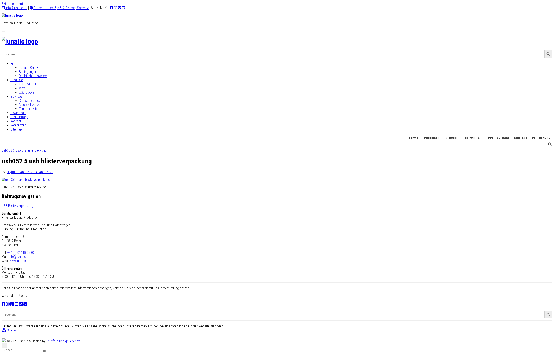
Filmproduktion (29, 109)
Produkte (16, 80)
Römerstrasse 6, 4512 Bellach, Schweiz (61, 8)
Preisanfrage (19, 117)
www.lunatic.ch (19, 261)
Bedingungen (28, 72)
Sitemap (16, 129)
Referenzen (18, 125)
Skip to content (12, 4)
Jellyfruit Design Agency (63, 341)
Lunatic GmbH (28, 68)
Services (16, 96)
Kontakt (15, 121)
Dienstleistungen (30, 101)
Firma (14, 63)
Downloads (18, 113)
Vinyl (22, 88)
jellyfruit (11, 172)
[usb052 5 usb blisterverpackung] (26, 180)
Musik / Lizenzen (30, 105)
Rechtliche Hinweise (33, 76)
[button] (550, 145)
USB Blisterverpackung (17, 206)
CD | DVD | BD (28, 84)
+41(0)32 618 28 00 (21, 253)
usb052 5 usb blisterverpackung (24, 150)
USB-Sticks (26, 92)
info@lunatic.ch (16, 8)
